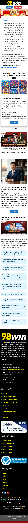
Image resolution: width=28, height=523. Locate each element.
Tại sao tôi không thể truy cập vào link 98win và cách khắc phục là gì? (12, 276)
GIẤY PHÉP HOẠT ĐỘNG (9, 411)
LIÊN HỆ (5, 408)
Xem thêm (13, 122)
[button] (2, 2)
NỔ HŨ (5, 476)
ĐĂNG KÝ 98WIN (7, 446)
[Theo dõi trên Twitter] (5, 492)
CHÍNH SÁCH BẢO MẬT (9, 396)
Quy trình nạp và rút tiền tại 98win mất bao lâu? (12, 268)
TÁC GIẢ (5, 414)
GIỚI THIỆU (6, 393)
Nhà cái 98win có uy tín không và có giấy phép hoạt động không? (12, 253)
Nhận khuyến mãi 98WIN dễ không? (10, 321)
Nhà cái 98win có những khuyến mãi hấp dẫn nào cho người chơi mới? (12, 286)
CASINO (5, 473)
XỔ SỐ (4, 479)
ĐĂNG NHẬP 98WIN (8, 443)
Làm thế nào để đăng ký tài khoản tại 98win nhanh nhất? (12, 260)
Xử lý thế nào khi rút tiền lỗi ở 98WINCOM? (11, 314)
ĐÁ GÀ (5, 482)
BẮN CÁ (5, 488)
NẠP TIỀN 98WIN (7, 449)
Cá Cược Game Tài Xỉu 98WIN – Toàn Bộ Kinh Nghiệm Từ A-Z (14, 149)
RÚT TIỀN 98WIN (7, 452)
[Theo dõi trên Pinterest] (8, 492)
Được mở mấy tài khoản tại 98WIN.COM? (10, 306)
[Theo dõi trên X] (2, 492)
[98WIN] (14, 2)
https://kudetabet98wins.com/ (9, 67)
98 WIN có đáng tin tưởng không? (12, 294)
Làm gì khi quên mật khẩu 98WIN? (12, 300)
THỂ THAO (6, 485)
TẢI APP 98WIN (7, 440)
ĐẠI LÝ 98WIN (6, 405)
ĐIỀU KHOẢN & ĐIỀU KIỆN (10, 399)
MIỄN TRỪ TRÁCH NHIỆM (10, 402)
